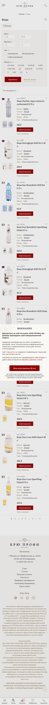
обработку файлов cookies (32, 360)
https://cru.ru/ (12, 352)
